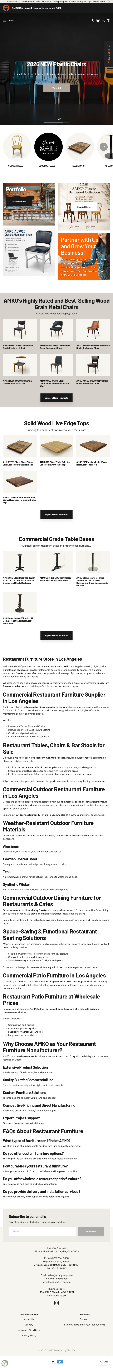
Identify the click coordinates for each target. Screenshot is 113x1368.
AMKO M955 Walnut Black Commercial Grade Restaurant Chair (54, 383)
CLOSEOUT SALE (47, 165)
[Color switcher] (92, 20)
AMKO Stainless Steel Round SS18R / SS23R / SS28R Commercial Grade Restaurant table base (92, 581)
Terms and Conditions (28, 1330)
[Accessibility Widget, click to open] (4, 1363)
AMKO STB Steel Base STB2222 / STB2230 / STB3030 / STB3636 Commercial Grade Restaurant (19, 580)
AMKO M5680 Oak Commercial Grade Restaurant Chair (17, 382)
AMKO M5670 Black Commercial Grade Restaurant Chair (55, 346)
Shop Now (91, 94)
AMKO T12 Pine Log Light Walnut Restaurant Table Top (92, 463)
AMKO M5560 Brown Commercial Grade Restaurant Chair (92, 382)
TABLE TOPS (78, 165)
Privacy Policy (28, 1335)
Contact (84, 1319)
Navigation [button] (4, 20)
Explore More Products (56, 397)
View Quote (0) (108, 54)
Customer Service (29, 1314)
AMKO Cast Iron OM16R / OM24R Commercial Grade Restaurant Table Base (18, 621)
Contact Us (84, 1314)
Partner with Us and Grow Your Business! (84, 1324)
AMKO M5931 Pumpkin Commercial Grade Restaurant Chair (93, 346)
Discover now (19, 201)
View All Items (84, 206)
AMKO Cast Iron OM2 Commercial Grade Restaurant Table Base (55, 579)
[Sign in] (108, 20)
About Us (29, 1319)
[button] (104, 147)
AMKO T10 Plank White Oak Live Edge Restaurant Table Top (55, 463)
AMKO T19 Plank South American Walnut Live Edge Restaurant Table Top (19, 500)
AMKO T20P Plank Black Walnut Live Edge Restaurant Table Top (18, 463)
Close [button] (109, 1)
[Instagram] (56, 1303)
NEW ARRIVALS (16, 165)
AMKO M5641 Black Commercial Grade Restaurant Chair (18, 346)
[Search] (103, 20)
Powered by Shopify (64, 1350)
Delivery (29, 1324)
